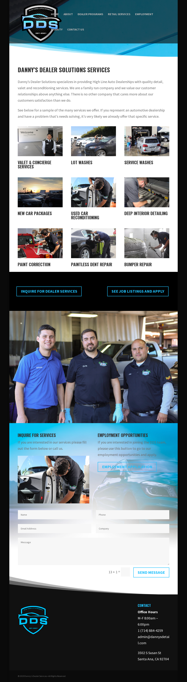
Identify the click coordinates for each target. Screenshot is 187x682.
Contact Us (75, 29)
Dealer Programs (90, 14)
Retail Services (119, 14)
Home (55, 14)
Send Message (151, 572)
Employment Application (127, 466)
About (68, 14)
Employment (144, 14)
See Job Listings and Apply (138, 291)
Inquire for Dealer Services (49, 291)
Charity (56, 29)
